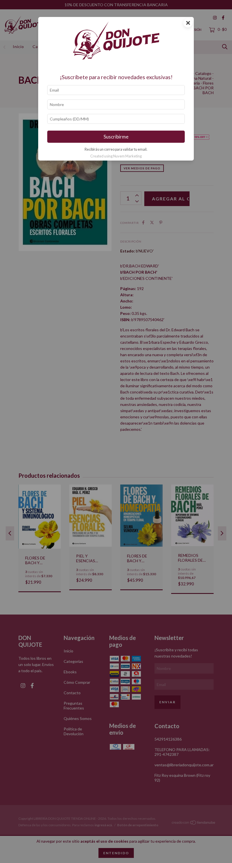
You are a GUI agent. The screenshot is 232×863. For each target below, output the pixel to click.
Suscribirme (116, 137)
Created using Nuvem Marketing (116, 156)
